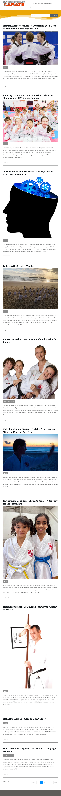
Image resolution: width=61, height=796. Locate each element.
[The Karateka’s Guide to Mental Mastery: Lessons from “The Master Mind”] (30, 207)
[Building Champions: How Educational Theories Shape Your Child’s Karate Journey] (30, 121)
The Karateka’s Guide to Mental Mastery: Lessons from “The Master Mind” (28, 173)
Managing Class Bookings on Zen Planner (24, 718)
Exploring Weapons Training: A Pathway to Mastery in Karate (30, 608)
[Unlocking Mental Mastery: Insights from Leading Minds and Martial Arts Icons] (30, 452)
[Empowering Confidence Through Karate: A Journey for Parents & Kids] (30, 542)
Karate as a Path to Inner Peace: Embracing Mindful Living (30, 341)
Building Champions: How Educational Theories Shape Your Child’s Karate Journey (28, 97)
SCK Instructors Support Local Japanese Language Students (29, 750)
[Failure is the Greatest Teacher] (30, 288)
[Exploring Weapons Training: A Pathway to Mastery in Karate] (30, 650)
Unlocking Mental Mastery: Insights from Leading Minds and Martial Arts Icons (29, 431)
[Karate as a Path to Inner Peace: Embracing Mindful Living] (30, 371)
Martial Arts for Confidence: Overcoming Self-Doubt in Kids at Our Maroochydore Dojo (30, 27)
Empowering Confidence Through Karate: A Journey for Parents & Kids (30, 502)
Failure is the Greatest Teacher (19, 265)
